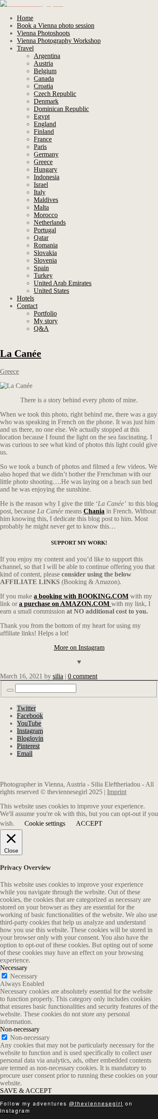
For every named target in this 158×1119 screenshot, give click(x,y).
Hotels (25, 298)
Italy (40, 192)
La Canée (20, 353)
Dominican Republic (61, 108)
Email (24, 753)
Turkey (43, 275)
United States (51, 290)
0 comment (82, 676)
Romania (46, 245)
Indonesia (46, 177)
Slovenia (45, 260)
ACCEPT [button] (89, 823)
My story (46, 320)
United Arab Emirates (62, 283)
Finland (44, 131)
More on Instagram (79, 647)
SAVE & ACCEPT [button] (26, 1090)
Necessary (23, 976)
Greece (43, 161)
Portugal (45, 230)
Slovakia (45, 252)
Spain (41, 267)
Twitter (26, 708)
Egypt (42, 116)
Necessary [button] (13, 967)
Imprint (116, 791)
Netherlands (50, 222)
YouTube (29, 723)
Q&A (41, 328)
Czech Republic (55, 93)
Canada (44, 78)
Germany (46, 154)
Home (25, 17)
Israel (41, 184)
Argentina (47, 55)
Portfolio (45, 313)
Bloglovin (30, 738)
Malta (41, 207)
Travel (25, 48)
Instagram (30, 730)
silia (58, 676)
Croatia (43, 86)
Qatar (41, 237)
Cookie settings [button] (44, 823)
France (43, 139)
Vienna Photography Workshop (59, 40)
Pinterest (28, 746)
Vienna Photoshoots (43, 33)
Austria (43, 63)
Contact (27, 305)
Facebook (30, 715)
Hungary (45, 169)
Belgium (45, 70)
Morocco (46, 214)
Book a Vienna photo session (55, 25)
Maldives (46, 199)
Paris (40, 146)
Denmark (46, 101)
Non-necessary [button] (20, 1029)
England (45, 124)
